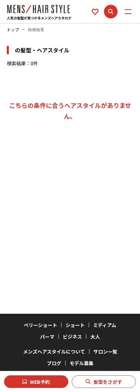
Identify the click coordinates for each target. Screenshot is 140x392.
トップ (13, 30)
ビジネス (72, 336)
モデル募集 (81, 363)
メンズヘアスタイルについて (54, 351)
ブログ (54, 363)
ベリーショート (40, 325)
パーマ (47, 336)
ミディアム (104, 325)
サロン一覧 (105, 351)
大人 (95, 336)
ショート (75, 325)
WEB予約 (40, 381)
